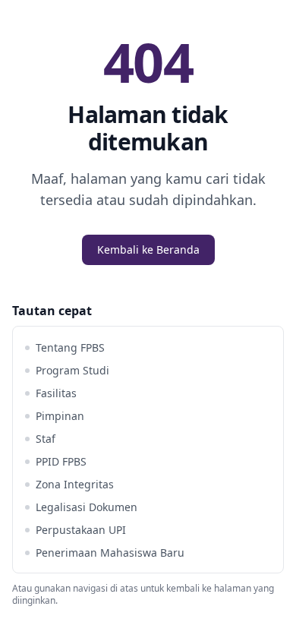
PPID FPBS (61, 461)
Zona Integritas (75, 484)
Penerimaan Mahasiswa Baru (110, 552)
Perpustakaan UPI (81, 530)
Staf (45, 438)
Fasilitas (56, 393)
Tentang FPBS (70, 347)
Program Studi (72, 370)
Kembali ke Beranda (148, 249)
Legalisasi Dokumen (86, 507)
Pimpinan (60, 416)
